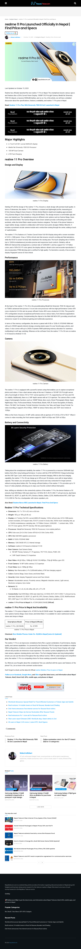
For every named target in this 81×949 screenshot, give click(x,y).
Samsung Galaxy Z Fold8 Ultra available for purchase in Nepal (40, 795)
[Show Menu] (6, 3)
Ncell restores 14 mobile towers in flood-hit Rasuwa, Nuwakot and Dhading (34, 705)
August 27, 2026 (19, 836)
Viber (37, 674)
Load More (40, 807)
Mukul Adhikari (15, 37)
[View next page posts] (42, 862)
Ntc (6, 912)
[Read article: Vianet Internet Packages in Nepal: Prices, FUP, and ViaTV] (9, 828)
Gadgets (29, 912)
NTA (24, 912)
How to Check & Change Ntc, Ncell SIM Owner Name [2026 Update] (37, 841)
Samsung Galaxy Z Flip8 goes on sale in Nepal (65, 794)
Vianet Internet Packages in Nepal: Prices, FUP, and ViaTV (33, 826)
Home (6, 19)
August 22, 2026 (19, 859)
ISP (21, 912)
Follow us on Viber (13, 900)
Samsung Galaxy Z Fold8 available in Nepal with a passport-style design (14, 795)
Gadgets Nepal (13, 19)
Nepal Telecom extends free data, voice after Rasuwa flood (34, 833)
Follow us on (10, 33)
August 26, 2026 (10, 800)
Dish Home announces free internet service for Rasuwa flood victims (31, 709)
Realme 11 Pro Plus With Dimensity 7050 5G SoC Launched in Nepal (34, 105)
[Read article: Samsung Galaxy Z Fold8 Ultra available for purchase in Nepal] (41, 783)
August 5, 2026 (18, 820)
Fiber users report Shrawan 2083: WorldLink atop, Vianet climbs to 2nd (32, 719)
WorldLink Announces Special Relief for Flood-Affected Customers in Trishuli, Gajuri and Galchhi (40, 702)
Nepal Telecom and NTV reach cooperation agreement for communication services (42, 856)
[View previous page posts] (38, 862)
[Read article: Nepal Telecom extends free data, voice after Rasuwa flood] (9, 835)
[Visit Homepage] (40, 3)
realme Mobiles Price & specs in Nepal (49, 670)
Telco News (15, 912)
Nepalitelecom (13, 943)
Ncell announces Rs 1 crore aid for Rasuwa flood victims (27, 715)
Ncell (9, 912)
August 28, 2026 (19, 851)
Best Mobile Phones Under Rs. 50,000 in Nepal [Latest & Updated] (37, 634)
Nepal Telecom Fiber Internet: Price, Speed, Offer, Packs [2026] (35, 818)
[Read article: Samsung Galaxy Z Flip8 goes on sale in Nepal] (65, 783)
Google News (26, 674)
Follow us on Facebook (13, 674)
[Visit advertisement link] (40, 113)
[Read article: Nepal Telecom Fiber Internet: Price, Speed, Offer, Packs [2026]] (9, 820)
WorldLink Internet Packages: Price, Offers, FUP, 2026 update (34, 849)
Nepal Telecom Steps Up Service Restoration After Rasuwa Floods (31, 712)
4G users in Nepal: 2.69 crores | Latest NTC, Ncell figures (28, 722)
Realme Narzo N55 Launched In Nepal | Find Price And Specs (35, 503)
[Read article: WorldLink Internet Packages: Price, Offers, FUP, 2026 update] (9, 850)
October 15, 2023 (28, 37)
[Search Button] (75, 3)
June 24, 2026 (18, 843)
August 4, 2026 (18, 828)
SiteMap (7, 894)
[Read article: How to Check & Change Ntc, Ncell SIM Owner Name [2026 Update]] (9, 843)
